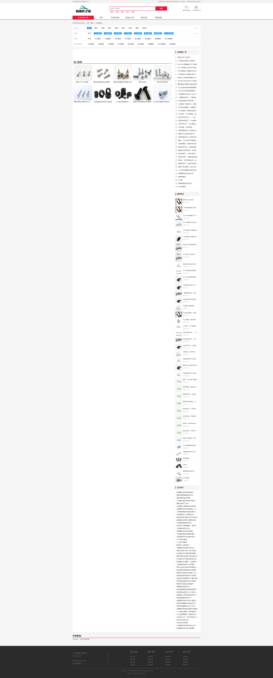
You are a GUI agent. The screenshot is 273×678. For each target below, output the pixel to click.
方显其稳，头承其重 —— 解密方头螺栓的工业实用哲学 (196, 127)
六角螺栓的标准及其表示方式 (186, 625)
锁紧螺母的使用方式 (183, 586)
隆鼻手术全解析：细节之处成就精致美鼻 (191, 167)
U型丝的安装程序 (182, 622)
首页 (101, 17)
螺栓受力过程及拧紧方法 (186, 134)
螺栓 (112, 12)
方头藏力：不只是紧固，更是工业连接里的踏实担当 (195, 114)
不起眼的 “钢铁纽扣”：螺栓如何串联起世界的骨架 (194, 104)
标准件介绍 (129, 17)
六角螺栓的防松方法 (183, 528)
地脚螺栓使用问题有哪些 (185, 531)
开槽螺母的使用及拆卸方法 (186, 548)
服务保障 (132, 657)
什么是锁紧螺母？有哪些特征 (186, 614)
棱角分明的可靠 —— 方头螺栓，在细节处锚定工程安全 (196, 117)
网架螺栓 (99, 23)
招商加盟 (158, 17)
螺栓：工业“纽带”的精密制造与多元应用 (191, 140)
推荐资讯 (180, 194)
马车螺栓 (118, 33)
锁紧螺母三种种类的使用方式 (186, 595)
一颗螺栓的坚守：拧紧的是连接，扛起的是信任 (194, 97)
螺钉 (109, 28)
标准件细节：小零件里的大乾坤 (188, 153)
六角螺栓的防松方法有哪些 (186, 564)
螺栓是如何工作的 (183, 503)
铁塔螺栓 (172, 44)
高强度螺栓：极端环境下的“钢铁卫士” (190, 144)
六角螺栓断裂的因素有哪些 (186, 534)
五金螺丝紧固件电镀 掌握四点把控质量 (189, 500)
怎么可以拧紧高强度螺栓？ (187, 91)
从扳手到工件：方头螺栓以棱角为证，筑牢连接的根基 (196, 124)
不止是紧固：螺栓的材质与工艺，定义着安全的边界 (195, 110)
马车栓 (180, 180)
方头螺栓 (98, 33)
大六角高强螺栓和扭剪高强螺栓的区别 (191, 170)
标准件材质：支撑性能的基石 (188, 157)
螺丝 (127, 12)
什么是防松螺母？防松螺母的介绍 (188, 611)
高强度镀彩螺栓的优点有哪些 (186, 581)
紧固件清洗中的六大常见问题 (186, 550)
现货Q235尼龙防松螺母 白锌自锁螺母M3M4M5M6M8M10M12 (198, 77)
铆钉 (123, 28)
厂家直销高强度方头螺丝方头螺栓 (189, 61)
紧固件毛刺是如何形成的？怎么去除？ (189, 573)
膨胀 (132, 12)
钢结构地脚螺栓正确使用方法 (186, 603)
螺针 (122, 12)
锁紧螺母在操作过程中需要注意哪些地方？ (191, 600)
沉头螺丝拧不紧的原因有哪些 (186, 553)
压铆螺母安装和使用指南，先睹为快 (188, 509)
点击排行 (180, 487)
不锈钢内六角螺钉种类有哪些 (186, 506)
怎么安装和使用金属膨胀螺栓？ (188, 87)
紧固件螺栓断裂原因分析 (185, 495)
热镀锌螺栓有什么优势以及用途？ (189, 130)
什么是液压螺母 (182, 539)
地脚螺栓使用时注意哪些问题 (186, 520)
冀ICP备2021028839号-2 (139, 673)
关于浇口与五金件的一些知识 (187, 81)
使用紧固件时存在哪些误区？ (186, 537)
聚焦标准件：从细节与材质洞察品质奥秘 (191, 163)
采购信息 (144, 17)
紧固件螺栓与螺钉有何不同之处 (187, 517)
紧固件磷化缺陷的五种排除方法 (187, 556)
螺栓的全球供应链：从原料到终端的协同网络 (193, 150)
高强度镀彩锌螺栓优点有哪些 (186, 570)
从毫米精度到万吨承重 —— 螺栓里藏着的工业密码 (195, 101)
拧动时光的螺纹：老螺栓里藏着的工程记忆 (192, 107)
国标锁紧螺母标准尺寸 (184, 598)
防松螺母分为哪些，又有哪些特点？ (188, 561)
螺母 (117, 12)
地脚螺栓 (158, 33)
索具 (130, 28)
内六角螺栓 (169, 33)
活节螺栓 (128, 33)
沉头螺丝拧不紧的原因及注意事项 (188, 559)
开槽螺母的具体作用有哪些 (186, 628)
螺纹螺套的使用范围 (183, 498)
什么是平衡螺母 (182, 542)
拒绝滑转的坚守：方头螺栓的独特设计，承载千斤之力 (196, 120)
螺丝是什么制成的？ (183, 545)
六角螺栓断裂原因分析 (184, 523)
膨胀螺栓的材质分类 (185, 183)
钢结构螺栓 (182, 177)
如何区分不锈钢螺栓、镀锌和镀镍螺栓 (189, 525)
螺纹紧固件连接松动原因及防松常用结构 (191, 84)
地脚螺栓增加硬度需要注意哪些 (187, 609)
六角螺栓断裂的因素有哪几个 (186, 512)
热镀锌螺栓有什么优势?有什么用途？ (190, 137)
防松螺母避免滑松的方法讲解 (186, 575)
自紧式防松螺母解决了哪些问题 (187, 578)
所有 (89, 33)
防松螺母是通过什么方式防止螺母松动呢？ (191, 592)
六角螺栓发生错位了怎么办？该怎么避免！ (192, 94)
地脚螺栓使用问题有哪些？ (186, 492)
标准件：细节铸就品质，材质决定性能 (191, 160)
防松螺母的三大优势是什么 (186, 514)
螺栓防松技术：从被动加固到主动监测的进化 (193, 147)
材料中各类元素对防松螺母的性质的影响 (190, 567)
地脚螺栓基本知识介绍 (185, 173)
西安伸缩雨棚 (84, 639)
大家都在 (182, 52)
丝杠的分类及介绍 (183, 620)
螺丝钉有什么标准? (184, 57)
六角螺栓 (108, 33)
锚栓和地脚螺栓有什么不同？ (186, 606)
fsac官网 (75, 639)
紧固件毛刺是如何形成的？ (186, 584)
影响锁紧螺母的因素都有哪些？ (187, 589)
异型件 (144, 28)
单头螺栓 (148, 33)
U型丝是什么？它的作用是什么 (187, 617)
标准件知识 (115, 17)
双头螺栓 (138, 33)
